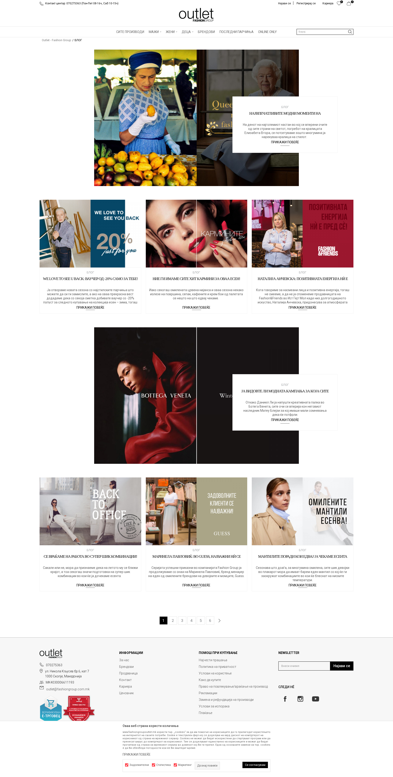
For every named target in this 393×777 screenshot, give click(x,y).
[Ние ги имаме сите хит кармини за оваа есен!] (196, 233)
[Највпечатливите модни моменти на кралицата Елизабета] (196, 118)
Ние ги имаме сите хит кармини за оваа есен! (196, 279)
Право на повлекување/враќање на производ (233, 686)
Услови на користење (215, 673)
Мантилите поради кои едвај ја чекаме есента (302, 556)
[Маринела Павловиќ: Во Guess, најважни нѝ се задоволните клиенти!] (196, 511)
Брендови (126, 667)
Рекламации (208, 693)
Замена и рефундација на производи (226, 699)
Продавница (128, 673)
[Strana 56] (228, 621)
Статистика (163, 765)
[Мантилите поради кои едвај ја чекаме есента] (302, 511)
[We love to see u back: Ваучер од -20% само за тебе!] (90, 233)
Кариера (125, 686)
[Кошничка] (350, 4)
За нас (124, 660)
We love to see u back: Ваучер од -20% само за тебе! (90, 279)
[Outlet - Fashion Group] (196, 15)
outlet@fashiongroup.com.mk (68, 689)
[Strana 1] (219, 621)
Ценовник (126, 693)
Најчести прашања (213, 660)
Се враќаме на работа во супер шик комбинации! (90, 556)
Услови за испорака (214, 706)
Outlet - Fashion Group (56, 40)
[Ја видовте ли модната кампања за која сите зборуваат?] (196, 395)
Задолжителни (139, 765)
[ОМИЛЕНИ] (339, 4)
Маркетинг (185, 765)
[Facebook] (285, 698)
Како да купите (210, 680)
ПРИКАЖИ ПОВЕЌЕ (285, 142)
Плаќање (205, 713)
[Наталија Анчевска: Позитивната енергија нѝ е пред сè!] (302, 233)
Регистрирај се (306, 3)
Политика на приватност (217, 667)
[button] (325, 32)
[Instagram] (300, 698)
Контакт (125, 680)
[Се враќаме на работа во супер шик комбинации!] (90, 511)
